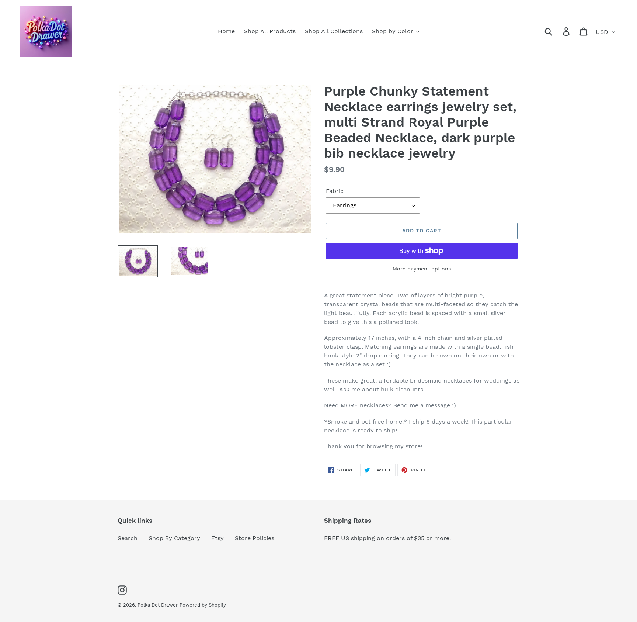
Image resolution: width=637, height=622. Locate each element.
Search (128, 538)
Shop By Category (174, 538)
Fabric (335, 190)
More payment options (422, 269)
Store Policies (254, 538)
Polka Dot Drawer (158, 605)
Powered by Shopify (203, 605)
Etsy (217, 538)
